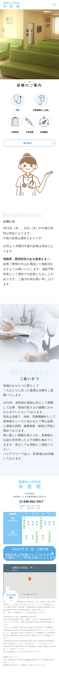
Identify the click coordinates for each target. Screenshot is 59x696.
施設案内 (27, 143)
